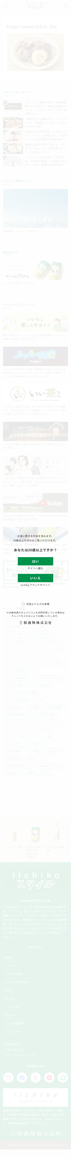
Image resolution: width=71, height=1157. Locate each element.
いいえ (35, 578)
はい (35, 561)
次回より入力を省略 (38, 604)
